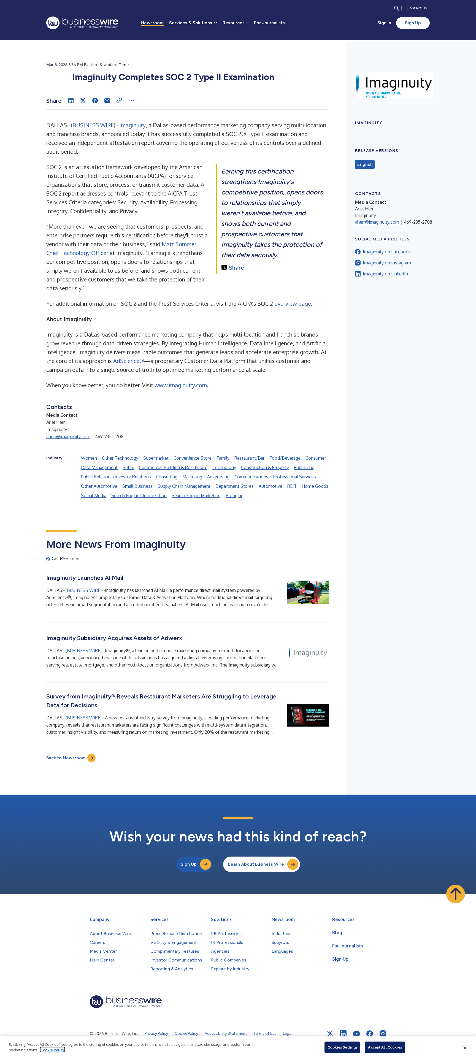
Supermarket (156, 458)
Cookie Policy (52, 1049)
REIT (292, 486)
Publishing (304, 467)
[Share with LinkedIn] (70, 100)
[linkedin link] (343, 1033)
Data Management (99, 467)
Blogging (235, 495)
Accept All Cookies (385, 1047)
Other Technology (120, 458)
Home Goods (315, 486)
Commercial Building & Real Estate (173, 467)
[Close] (465, 1047)
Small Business (137, 486)
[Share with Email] (107, 100)
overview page (292, 303)
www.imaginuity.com (181, 385)
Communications (251, 477)
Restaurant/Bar (249, 458)
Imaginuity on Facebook (387, 251)
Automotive (270, 486)
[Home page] (82, 23)
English (364, 164)
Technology (224, 467)
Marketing (192, 477)
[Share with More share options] (131, 100)
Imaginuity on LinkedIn (385, 274)
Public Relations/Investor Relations (116, 477)
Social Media (93, 495)
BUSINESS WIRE (93, 125)
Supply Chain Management (184, 486)
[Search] (396, 8)
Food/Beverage (285, 458)
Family (223, 458)
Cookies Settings (342, 1047)
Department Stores (234, 486)
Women (89, 458)
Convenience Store (193, 458)
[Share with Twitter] (83, 100)
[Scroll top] (455, 894)
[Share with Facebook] (95, 100)
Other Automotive (99, 486)
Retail (128, 467)
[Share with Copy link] (119, 100)
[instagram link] (383, 1033)
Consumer (315, 458)
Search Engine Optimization (139, 495)
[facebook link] (369, 1033)
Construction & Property (265, 467)
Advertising (218, 477)
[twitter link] (330, 1034)
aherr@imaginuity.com (68, 436)
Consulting (166, 477)
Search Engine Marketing (196, 495)
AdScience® (128, 360)
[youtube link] (356, 1033)
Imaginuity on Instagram (387, 263)
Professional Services (294, 477)
